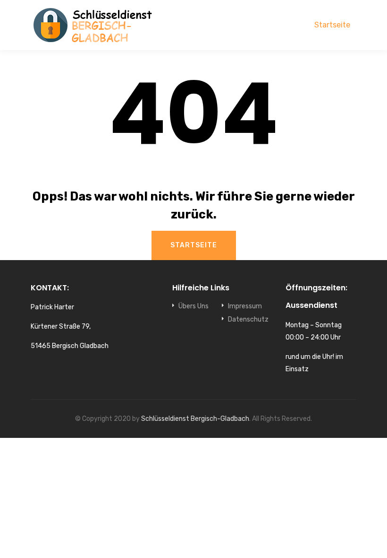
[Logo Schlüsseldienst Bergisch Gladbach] (94, 25)
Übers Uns (193, 306)
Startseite (332, 24)
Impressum (245, 306)
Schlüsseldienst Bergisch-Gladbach (195, 419)
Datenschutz (248, 319)
